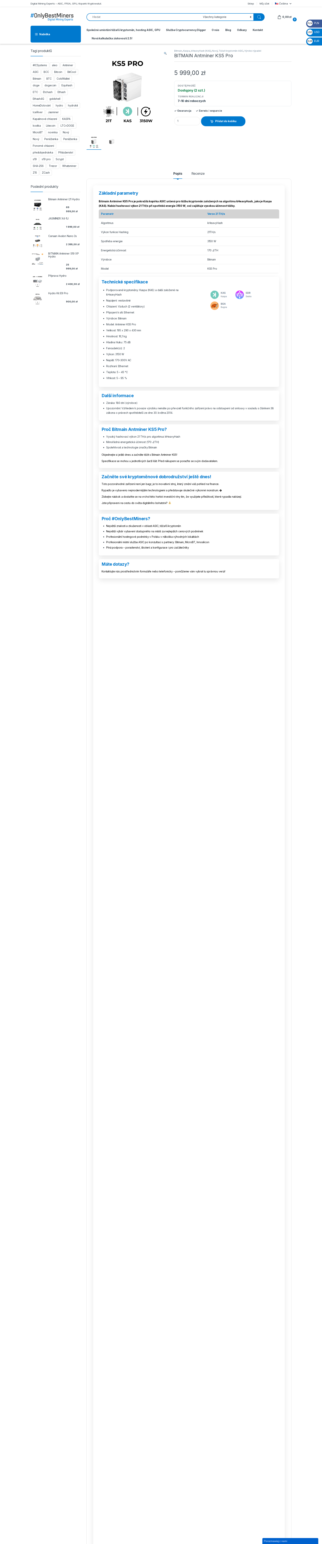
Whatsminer (69, 165)
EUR (313, 41)
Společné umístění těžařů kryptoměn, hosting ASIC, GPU (123, 30)
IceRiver (38, 112)
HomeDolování (41, 105)
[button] (165, 53)
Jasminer (53, 112)
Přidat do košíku (225, 121)
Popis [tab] (177, 173)
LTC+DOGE (67, 125)
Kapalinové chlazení (45, 118)
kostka (37, 125)
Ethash (61, 92)
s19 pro (46, 159)
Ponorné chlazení (43, 145)
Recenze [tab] (198, 173)
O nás (215, 30)
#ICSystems (40, 65)
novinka (53, 132)
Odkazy (242, 30)
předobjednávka (43, 152)
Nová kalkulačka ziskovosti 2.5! (112, 38)
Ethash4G (38, 98)
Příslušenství (65, 152)
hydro (59, 105)
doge (36, 85)
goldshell (54, 98)
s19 (35, 159)
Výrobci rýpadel (252, 50)
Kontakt (258, 30)
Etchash (47, 92)
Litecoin (50, 125)
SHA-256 (38, 165)
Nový (214, 50)
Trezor (53, 165)
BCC (46, 71)
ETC (35, 92)
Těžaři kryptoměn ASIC (231, 50)
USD (313, 32)
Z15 (35, 172)
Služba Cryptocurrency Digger (186, 30)
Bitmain (178, 50)
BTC (49, 78)
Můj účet (264, 3)
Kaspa (186, 50)
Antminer (68, 65)
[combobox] (143, 17)
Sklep (251, 3)
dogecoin (50, 85)
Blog (228, 30)
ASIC (35, 71)
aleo (54, 65)
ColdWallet (63, 78)
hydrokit (73, 105)
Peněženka (51, 139)
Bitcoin (58, 71)
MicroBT (38, 132)
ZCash (46, 172)
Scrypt (60, 159)
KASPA (66, 118)
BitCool (71, 71)
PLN (313, 23)
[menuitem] (283, 3)
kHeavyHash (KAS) (201, 50)
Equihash (66, 85)
